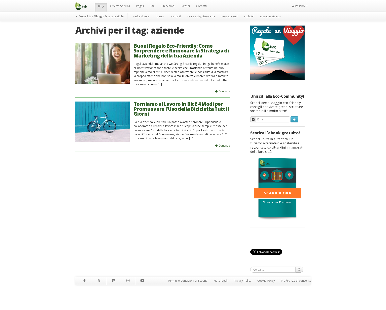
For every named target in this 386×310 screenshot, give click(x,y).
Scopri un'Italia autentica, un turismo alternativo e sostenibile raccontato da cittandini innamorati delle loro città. (276, 145)
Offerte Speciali (120, 6)
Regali (140, 6)
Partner (185, 6)
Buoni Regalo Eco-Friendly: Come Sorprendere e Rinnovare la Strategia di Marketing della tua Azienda (181, 50)
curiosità (176, 16)
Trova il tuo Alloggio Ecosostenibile (101, 16)
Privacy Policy (242, 280)
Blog (101, 6)
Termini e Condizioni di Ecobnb (187, 280)
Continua (224, 91)
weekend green (141, 16)
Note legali (221, 280)
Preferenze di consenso (296, 280)
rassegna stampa (270, 16)
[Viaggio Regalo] (277, 52)
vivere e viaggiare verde (201, 16)
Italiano (300, 6)
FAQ (152, 6)
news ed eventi (229, 16)
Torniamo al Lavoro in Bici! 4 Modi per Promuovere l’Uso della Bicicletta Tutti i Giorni (181, 109)
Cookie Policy (266, 280)
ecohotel (249, 16)
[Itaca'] (277, 188)
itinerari (160, 16)
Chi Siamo (168, 6)
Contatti (201, 6)
